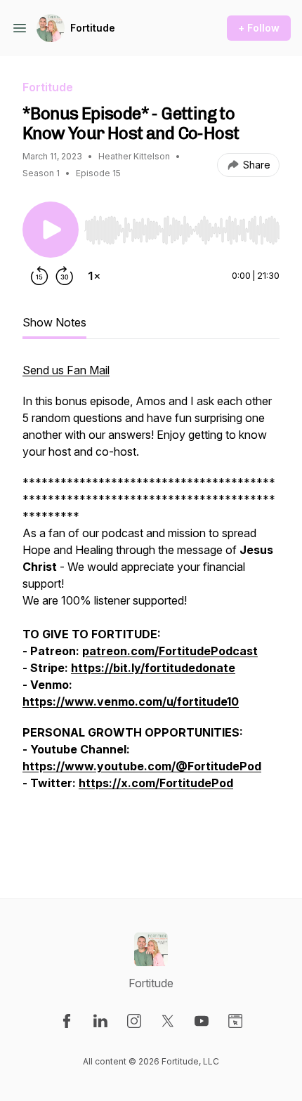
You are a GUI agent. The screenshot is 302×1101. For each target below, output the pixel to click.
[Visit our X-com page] (168, 1021)
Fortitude (92, 28)
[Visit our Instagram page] (134, 1021)
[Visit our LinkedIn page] (100, 1021)
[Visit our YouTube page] (202, 1021)
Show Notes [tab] (54, 322)
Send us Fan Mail (66, 370)
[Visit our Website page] (235, 1021)
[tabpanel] (151, 607)
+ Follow (259, 28)
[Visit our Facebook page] (67, 1021)
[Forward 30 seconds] (64, 276)
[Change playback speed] (94, 276)
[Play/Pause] (50, 230)
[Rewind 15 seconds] (39, 276)
